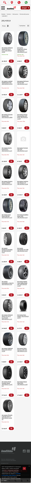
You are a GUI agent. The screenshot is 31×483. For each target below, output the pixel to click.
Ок (24, 468)
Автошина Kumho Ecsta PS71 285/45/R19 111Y (7, 149)
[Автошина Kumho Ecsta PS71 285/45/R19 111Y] (7, 138)
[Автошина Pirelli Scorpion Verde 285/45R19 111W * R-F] (7, 372)
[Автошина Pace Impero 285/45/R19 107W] (23, 305)
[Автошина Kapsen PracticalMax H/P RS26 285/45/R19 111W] (23, 105)
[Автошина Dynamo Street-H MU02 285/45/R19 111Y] (7, 172)
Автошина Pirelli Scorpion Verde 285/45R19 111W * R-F (7, 384)
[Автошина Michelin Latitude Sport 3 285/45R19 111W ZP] (7, 406)
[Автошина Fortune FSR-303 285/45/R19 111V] (23, 138)
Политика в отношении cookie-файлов (8, 460)
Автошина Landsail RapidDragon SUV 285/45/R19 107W (7, 82)
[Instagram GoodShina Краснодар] (24, 452)
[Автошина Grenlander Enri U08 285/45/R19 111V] (23, 239)
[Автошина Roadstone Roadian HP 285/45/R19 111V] (7, 239)
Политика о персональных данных (7, 459)
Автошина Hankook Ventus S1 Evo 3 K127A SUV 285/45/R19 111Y (7, 317)
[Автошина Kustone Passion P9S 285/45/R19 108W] (7, 105)
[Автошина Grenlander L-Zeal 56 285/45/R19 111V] (7, 272)
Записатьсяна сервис (24, 8)
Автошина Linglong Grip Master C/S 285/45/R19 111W (22, 183)
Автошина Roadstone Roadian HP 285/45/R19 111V (7, 250)
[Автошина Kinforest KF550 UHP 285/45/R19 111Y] (23, 72)
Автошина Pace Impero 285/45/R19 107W (23, 316)
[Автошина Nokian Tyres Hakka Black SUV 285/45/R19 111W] (23, 272)
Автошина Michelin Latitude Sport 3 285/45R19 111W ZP (7, 417)
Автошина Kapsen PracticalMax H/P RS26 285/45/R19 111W (22, 117)
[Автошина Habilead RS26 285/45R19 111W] (7, 339)
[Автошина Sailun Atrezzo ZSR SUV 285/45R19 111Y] (23, 339)
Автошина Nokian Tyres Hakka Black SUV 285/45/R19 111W (22, 284)
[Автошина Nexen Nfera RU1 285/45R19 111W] (23, 372)
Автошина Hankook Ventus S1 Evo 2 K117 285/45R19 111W (7, 50)
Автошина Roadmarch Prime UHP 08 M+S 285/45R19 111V (22, 50)
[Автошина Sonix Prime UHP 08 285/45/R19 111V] (7, 205)
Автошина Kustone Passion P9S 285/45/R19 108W (7, 116)
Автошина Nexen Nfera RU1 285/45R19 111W (22, 383)
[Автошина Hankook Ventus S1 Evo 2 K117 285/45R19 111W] (7, 38)
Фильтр (4, 26)
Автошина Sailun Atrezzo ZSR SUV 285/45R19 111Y (22, 349)
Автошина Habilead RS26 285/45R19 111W (7, 349)
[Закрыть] (29, 466)
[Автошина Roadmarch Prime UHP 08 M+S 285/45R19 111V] (23, 38)
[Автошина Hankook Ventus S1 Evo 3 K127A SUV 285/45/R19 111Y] (7, 305)
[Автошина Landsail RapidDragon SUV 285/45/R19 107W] (7, 72)
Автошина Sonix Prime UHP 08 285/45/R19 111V (7, 216)
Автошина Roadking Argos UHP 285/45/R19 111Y (22, 216)
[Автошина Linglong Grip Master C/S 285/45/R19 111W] (23, 172)
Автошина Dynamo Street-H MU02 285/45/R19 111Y (7, 183)
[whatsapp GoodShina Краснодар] (28, 452)
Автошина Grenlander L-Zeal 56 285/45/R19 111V (8, 283)
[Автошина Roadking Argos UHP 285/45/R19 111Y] (23, 205)
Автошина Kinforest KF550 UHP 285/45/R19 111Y (23, 82)
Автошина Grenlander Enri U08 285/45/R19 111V (22, 249)
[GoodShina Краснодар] (11, 7)
